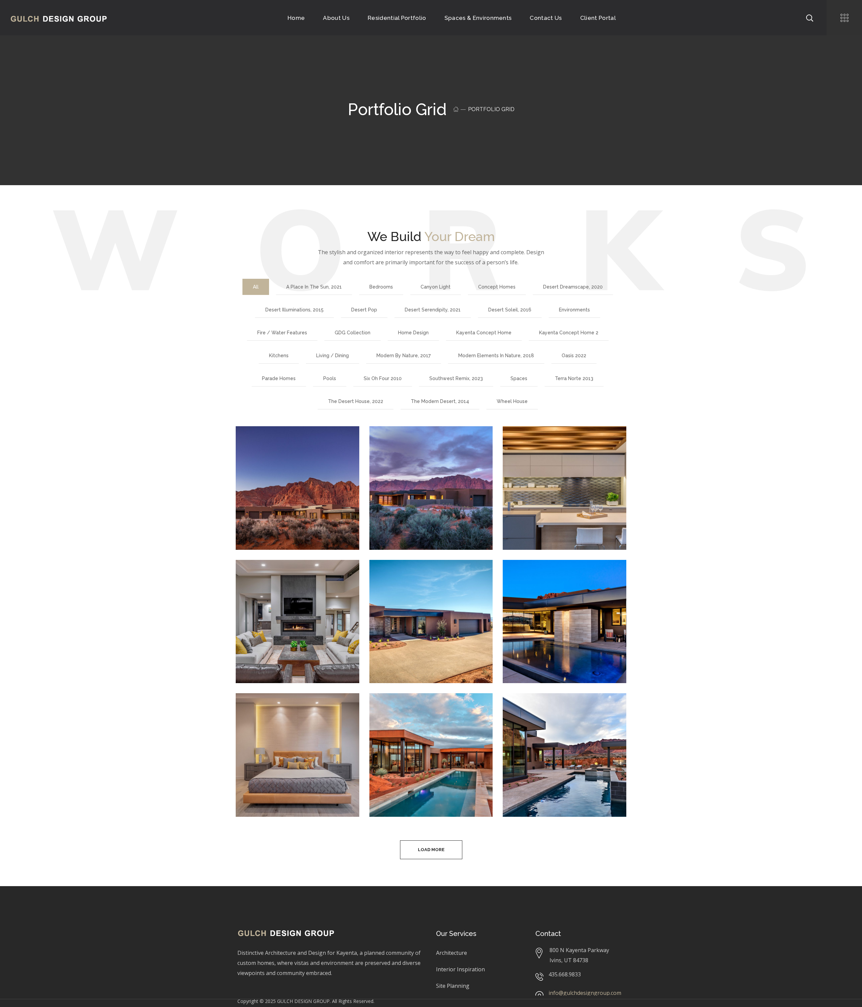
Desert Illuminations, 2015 (294, 309)
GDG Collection (352, 332)
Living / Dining (332, 355)
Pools (329, 378)
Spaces (518, 378)
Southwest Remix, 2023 (456, 378)
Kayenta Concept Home (483, 332)
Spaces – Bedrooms (287, 710)
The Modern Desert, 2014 (440, 401)
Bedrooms (381, 287)
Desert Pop (364, 309)
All (256, 287)
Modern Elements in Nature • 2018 (422, 715)
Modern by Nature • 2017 (563, 710)
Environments (574, 309)
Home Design (413, 332)
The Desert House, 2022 (355, 401)
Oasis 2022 (574, 355)
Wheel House (512, 401)
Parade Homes (279, 378)
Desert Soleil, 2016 (509, 309)
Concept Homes (497, 287)
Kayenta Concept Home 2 (568, 332)
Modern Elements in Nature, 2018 (496, 355)
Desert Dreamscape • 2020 (289, 448)
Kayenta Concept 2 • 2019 (422, 448)
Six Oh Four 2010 (383, 378)
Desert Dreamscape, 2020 (573, 287)
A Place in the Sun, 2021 (314, 287)
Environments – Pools (558, 576)
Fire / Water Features (282, 332)
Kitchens (279, 355)
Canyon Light (436, 287)
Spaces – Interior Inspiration (548, 448)
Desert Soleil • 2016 (420, 576)
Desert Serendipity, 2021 (433, 309)
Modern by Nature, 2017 (403, 355)
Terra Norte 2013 (574, 378)
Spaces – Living (279, 576)
